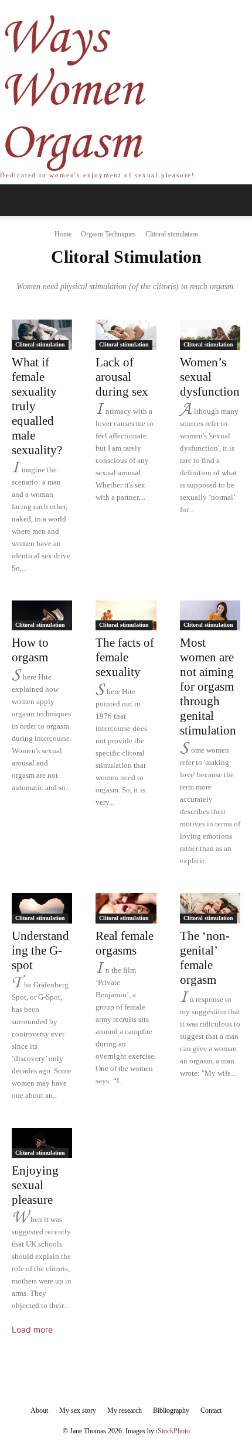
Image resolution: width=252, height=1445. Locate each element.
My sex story (77, 1410)
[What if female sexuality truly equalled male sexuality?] (42, 335)
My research (124, 1410)
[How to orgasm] (42, 615)
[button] (20, 200)
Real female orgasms (125, 943)
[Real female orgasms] (126, 908)
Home (63, 234)
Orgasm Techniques (108, 234)
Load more (32, 1329)
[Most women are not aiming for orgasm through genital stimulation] (210, 615)
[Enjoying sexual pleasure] (42, 1143)
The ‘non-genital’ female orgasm (205, 958)
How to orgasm (30, 650)
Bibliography (171, 1410)
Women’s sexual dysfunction (210, 377)
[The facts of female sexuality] (126, 615)
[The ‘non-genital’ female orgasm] (210, 908)
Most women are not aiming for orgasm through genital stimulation (208, 686)
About (39, 1410)
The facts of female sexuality (125, 657)
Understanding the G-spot (40, 950)
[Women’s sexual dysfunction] (210, 335)
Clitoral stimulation (40, 344)
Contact (211, 1410)
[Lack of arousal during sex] (126, 335)
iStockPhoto (173, 1431)
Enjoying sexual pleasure (35, 1185)
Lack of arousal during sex (122, 377)
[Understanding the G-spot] (42, 908)
